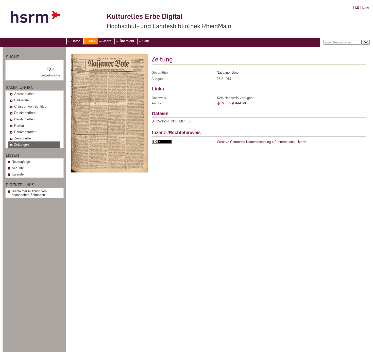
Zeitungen (21, 145)
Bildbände (21, 100)
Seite (146, 41)
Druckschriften (25, 113)
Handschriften (24, 119)
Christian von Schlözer (30, 106)
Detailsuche (50, 75)
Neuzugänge (21, 162)
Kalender (18, 174)
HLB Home (361, 7)
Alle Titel (18, 168)
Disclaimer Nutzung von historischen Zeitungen (29, 193)
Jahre (107, 41)
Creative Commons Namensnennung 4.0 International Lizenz (261, 142)
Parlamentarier (25, 132)
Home (76, 41)
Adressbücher (24, 94)
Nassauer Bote (228, 72)
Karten (19, 125)
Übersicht (127, 41)
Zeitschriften (23, 138)
